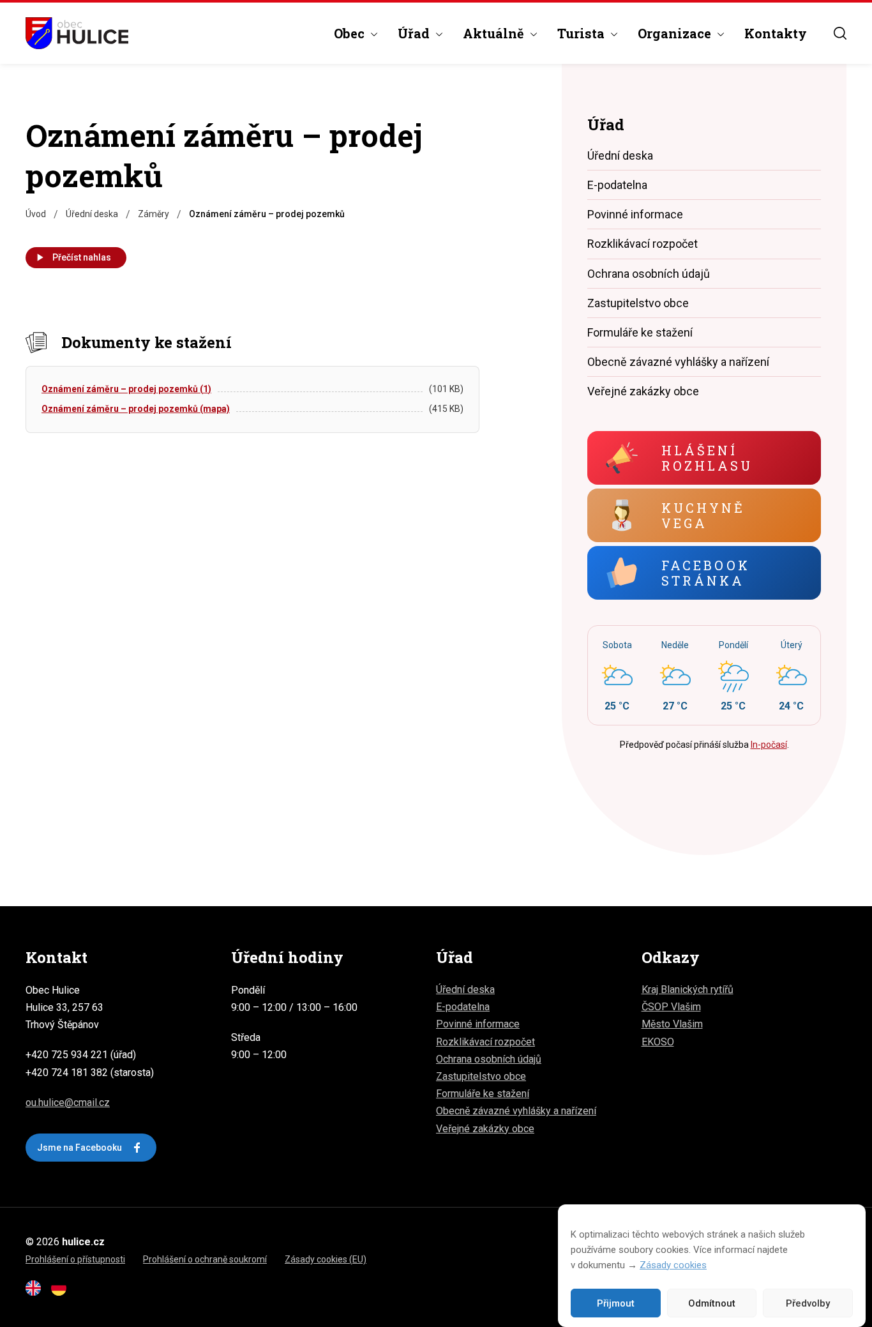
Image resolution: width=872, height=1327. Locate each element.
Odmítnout (711, 1303)
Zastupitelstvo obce (638, 303)
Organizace (674, 33)
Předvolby (808, 1303)
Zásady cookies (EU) (325, 1259)
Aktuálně (493, 33)
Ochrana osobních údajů (648, 273)
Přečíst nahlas (81, 257)
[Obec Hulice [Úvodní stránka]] (77, 33)
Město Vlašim (672, 1024)
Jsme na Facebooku (79, 1147)
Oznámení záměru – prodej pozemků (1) (126, 389)
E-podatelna (617, 185)
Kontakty (775, 33)
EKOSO (658, 1042)
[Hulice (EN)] (37, 1292)
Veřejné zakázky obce (643, 391)
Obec (349, 33)
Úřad (414, 33)
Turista (581, 33)
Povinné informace (635, 214)
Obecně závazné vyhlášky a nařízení (678, 361)
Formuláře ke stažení (640, 332)
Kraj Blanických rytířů (687, 989)
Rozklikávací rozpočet (642, 243)
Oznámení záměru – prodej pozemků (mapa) (135, 409)
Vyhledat (840, 33)
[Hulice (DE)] (62, 1292)
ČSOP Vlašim (671, 1007)
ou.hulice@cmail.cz (68, 1102)
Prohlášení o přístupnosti (75, 1259)
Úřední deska (620, 155)
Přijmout (616, 1303)
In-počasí (769, 744)
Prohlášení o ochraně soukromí (205, 1259)
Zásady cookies (673, 1265)
